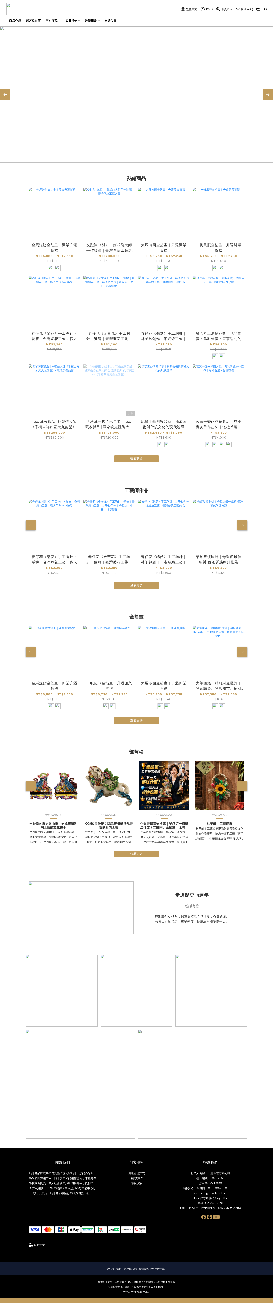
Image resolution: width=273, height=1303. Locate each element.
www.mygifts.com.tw (136, 1291)
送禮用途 (91, 20)
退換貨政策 (136, 1178)
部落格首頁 (33, 20)
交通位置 (111, 20)
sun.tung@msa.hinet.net (210, 1193)
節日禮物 (71, 20)
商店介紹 (15, 20)
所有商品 (52, 20)
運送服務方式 (136, 1173)
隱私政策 (136, 1183)
